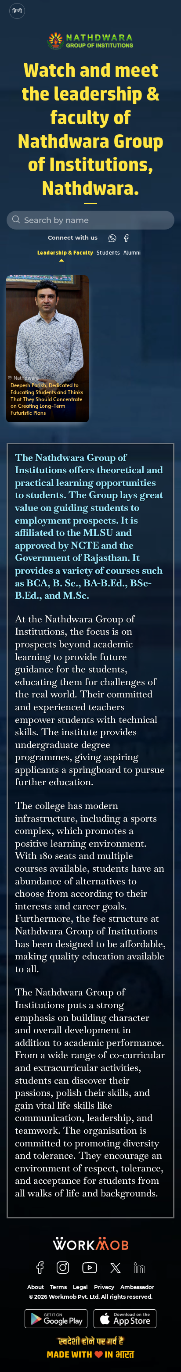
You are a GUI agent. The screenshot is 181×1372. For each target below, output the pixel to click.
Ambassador (137, 1287)
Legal (80, 1287)
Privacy (104, 1287)
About (35, 1287)
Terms (58, 1287)
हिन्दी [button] (17, 10)
